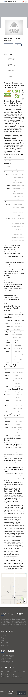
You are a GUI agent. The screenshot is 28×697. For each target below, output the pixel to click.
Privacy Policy (5, 645)
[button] (14, 587)
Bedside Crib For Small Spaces (7, 166)
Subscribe (22, 693)
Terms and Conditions (7, 643)
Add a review (9, 44)
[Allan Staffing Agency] (10, 1)
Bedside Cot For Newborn (14, 493)
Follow (19, 44)
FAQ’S (3, 640)
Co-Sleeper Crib (11, 416)
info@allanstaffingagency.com (13, 676)
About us (3, 635)
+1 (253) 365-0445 (9, 674)
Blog (2, 638)
